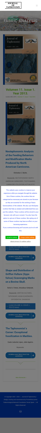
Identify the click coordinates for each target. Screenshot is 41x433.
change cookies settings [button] (27, 237)
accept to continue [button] (12, 237)
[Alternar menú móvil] (37, 6)
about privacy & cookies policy (20, 241)
